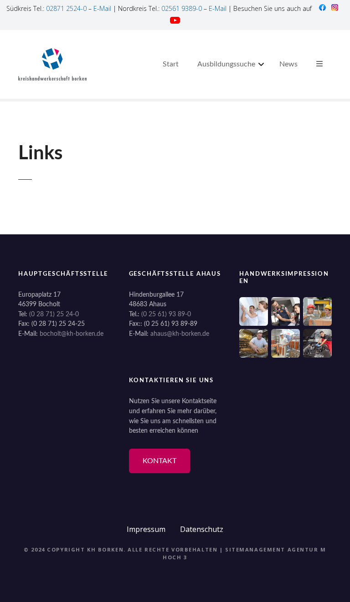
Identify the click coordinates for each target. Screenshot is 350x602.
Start (171, 64)
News (288, 64)
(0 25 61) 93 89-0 (166, 314)
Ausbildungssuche (226, 64)
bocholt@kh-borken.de (71, 333)
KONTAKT (159, 461)
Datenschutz (201, 529)
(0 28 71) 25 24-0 (54, 314)
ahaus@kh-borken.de (179, 333)
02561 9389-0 (181, 8)
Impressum (146, 529)
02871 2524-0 (66, 8)
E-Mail (102, 8)
